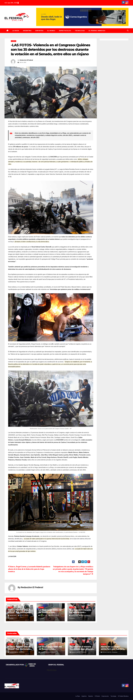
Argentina (27, 30)
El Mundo (51, 30)
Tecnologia (80, 30)
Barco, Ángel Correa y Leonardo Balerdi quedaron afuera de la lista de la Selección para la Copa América (29, 569)
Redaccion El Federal (26, 60)
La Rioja (15, 30)
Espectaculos (65, 30)
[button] (127, 30)
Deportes (39, 30)
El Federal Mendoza (97, 30)
